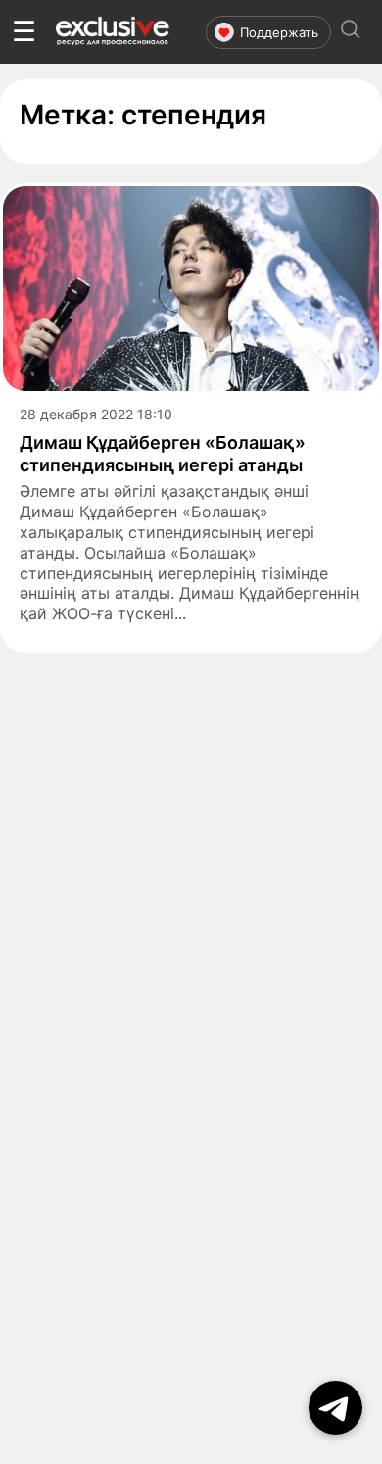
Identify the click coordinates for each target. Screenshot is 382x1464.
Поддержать (279, 32)
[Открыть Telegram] (335, 1408)
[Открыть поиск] (350, 32)
